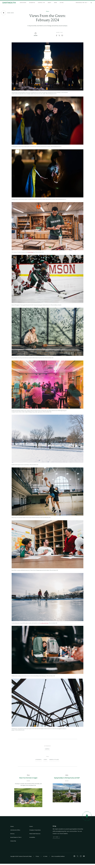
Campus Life (41, 2)
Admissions (23, 2)
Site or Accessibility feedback (58, 856)
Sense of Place (54, 759)
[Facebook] (74, 856)
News (55, 2)
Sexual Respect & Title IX (15, 837)
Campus (47, 749)
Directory (12, 833)
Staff (45, 759)
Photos (47, 11)
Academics (32, 2)
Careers (31, 826)
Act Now (55, 837)
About (49, 2)
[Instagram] (80, 856)
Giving (62, 2)
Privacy (37, 856)
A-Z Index (45, 856)
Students (38, 759)
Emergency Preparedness (35, 830)
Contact (12, 826)
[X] (77, 856)
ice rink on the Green (44, 623)
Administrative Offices (15, 830)
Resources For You (81, 2)
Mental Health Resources (34, 833)
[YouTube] (84, 856)
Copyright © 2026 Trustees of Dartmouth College (21, 856)
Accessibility (32, 837)
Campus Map (13, 841)
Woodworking (30, 252)
